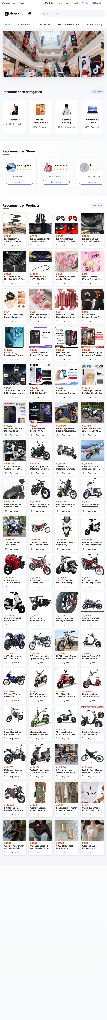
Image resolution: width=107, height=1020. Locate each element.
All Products (24, 24)
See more (97, 91)
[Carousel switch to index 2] (51, 72)
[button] (97, 3)
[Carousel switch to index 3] (57, 72)
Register (22, 3)
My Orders (50, 3)
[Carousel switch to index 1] (45, 72)
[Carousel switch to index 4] (62, 72)
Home (7, 24)
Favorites (76, 3)
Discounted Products (68, 24)
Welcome (6, 3)
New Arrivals (44, 24)
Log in (14, 3)
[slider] (24, 169)
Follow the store (63, 3)
